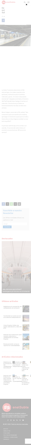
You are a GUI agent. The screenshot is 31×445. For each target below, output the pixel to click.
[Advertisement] (15, 14)
